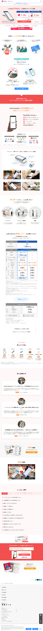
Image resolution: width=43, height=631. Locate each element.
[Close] (41, 625)
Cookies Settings (40, 629)
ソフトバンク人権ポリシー (5, 610)
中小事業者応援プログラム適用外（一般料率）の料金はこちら (21, 299)
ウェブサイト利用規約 (4, 616)
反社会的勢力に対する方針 (5, 617)
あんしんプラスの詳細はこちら (21, 88)
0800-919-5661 (18, 3)
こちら (28, 4)
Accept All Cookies (28, 629)
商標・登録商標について (4, 609)
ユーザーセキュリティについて (5, 615)
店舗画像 (11, 357)
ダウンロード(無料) (31, 452)
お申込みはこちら (24, 21)
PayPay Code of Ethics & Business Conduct (7, 611)
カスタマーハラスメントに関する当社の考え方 (7, 621)
